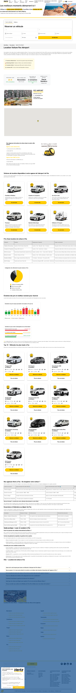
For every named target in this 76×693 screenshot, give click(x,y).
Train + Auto (26, 2)
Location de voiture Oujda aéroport (49, 634)
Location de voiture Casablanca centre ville (17, 625)
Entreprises (31, 1)
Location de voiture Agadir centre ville (50, 615)
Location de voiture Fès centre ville (15, 650)
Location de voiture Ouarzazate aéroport (50, 619)
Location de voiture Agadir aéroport (50, 613)
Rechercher (55, 37)
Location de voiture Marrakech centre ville (17, 617)
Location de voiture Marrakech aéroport (16, 613)
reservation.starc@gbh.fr (38, 98)
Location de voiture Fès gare (14, 648)
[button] (38, 567)
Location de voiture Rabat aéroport (15, 638)
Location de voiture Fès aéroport (15, 646)
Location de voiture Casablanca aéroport (16, 621)
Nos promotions (22, 2)
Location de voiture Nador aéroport (49, 630)
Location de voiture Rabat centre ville (16, 642)
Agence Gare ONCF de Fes (13, 157)
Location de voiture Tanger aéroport (16, 629)
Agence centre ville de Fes (13, 146)
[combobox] (22, 29)
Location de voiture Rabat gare (14, 640)
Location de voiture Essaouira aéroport (50, 625)
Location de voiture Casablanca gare (16, 623)
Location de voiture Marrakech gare (15, 615)
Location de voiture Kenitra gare (49, 638)
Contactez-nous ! (60, 2)
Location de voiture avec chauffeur (38, 2)
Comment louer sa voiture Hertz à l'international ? (50, 2)
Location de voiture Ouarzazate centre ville (51, 621)
